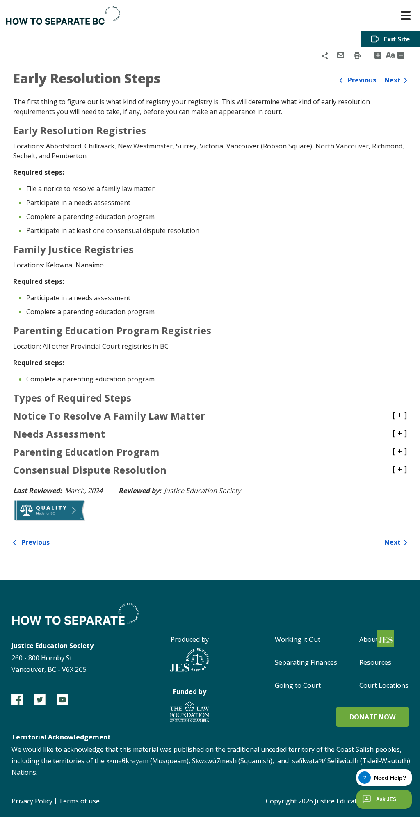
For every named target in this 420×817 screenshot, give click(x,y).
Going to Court (298, 685)
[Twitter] (40, 699)
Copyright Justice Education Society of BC (337, 801)
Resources (375, 662)
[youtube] (62, 699)
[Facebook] (17, 699)
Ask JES (386, 799)
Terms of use (79, 801)
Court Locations (384, 685)
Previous (362, 79)
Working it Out (297, 639)
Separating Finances (306, 662)
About (368, 639)
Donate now (372, 716)
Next (392, 79)
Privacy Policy (31, 801)
